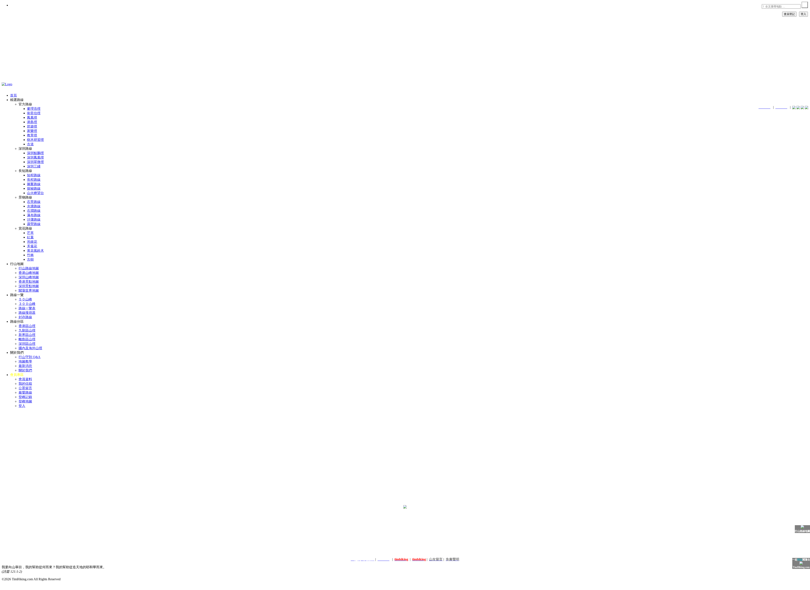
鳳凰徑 (32, 117)
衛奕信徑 (33, 113)
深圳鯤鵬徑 (35, 153)
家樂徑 (32, 131)
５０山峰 (25, 299)
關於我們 (25, 370)
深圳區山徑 (27, 343)
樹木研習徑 (35, 139)
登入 (803, 14)
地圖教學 (25, 361)
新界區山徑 (27, 335)
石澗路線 (33, 210)
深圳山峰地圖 (29, 277)
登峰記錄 (25, 397)
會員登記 (789, 14)
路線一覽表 (27, 308)
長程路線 (33, 179)
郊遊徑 (32, 126)
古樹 (30, 259)
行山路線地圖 (29, 268)
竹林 (30, 255)
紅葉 (30, 237)
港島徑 (32, 122)
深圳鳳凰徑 (35, 157)
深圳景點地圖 (29, 286)
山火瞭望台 (35, 193)
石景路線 (33, 202)
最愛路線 (25, 392)
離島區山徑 (27, 339)
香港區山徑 (27, 326)
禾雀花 (32, 246)
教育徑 (32, 135)
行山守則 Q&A (29, 357)
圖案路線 (33, 184)
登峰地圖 (25, 401)
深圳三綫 (33, 166)
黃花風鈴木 (35, 250)
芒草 (30, 233)
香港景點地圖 (29, 281)
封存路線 (25, 317)
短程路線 (33, 175)
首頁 (13, 95)
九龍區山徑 (27, 330)
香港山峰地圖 (29, 273)
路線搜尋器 (27, 312)
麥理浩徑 (33, 108)
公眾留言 (25, 388)
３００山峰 (27, 304)
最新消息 (25, 366)
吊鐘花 (32, 241)
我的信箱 (25, 383)
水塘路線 (33, 206)
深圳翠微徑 (35, 162)
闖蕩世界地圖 (29, 290)
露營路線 (33, 224)
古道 (30, 144)
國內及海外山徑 (30, 348)
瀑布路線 (33, 215)
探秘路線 (33, 188)
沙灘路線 (33, 219)
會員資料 (25, 379)
